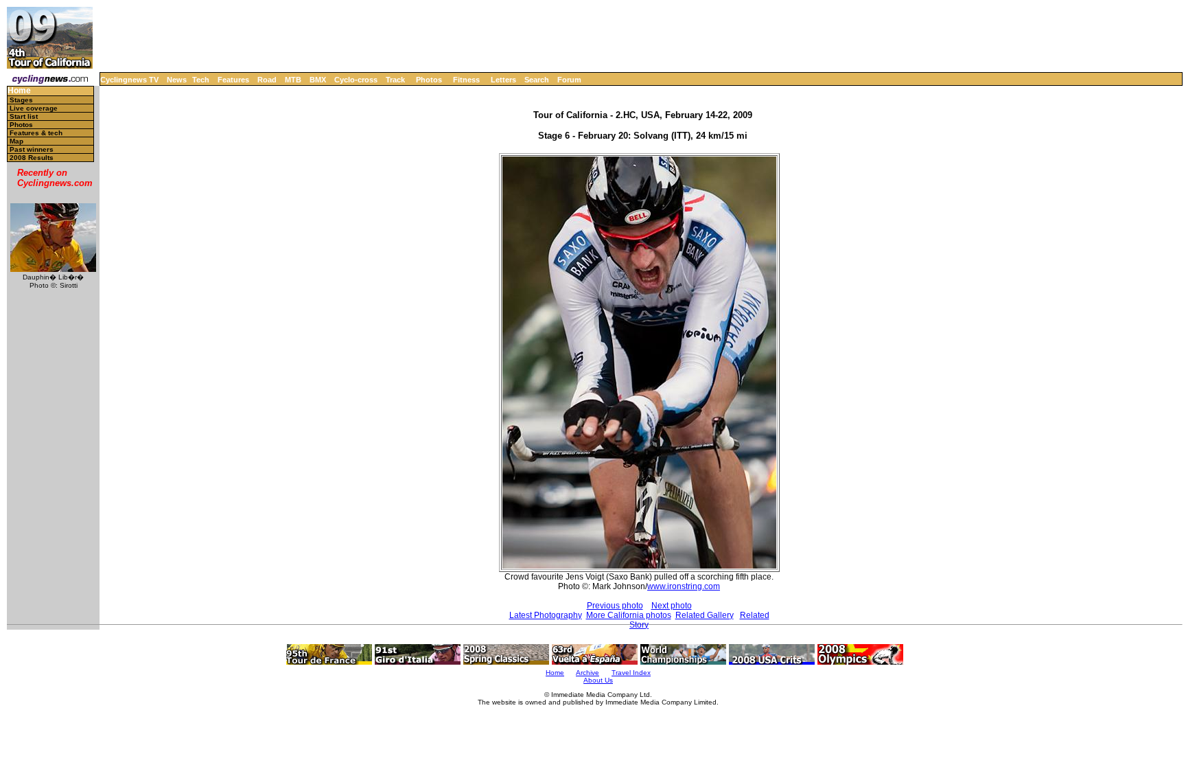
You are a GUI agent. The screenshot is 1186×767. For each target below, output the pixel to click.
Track (395, 80)
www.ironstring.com (683, 586)
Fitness (466, 80)
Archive (587, 672)
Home (19, 91)
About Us (598, 680)
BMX (318, 80)
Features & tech (36, 133)
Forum (569, 80)
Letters (503, 80)
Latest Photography (545, 615)
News (177, 80)
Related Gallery (704, 615)
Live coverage (34, 108)
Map (16, 141)
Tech (200, 80)
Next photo (671, 605)
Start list (24, 116)
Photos (429, 80)
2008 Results (32, 157)
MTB (293, 80)
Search (536, 80)
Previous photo (615, 605)
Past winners (32, 149)
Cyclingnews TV (129, 80)
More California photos (628, 615)
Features (233, 80)
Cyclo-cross (355, 80)
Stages (21, 100)
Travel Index (631, 672)
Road (267, 80)
